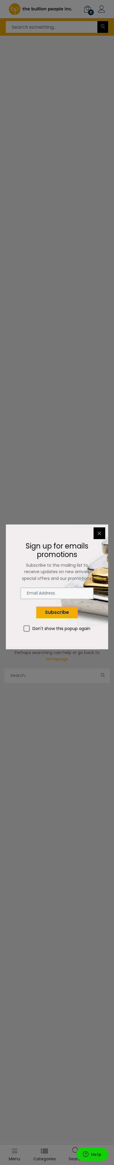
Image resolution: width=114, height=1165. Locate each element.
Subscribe (57, 612)
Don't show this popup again (61, 628)
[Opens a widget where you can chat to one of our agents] (92, 1154)
